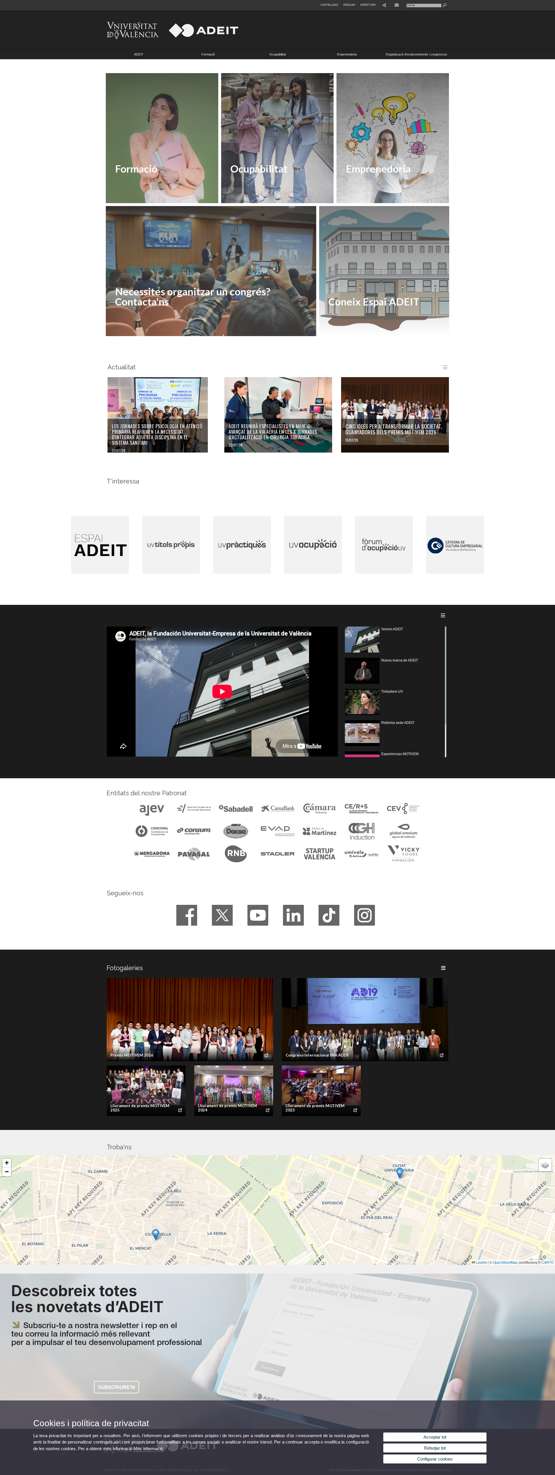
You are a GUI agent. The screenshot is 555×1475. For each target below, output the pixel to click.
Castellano (329, 4)
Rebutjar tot (435, 1448)
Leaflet (481, 1262)
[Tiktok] (329, 915)
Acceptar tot (434, 1437)
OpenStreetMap (505, 1262)
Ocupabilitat (277, 54)
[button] (155, 1235)
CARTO (547, 1262)
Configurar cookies (435, 1459)
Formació (208, 54)
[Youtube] (257, 915)
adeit (350, 321)
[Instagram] (364, 915)
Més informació (148, 1448)
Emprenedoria (347, 54)
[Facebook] (186, 915)
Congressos (136, 321)
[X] (222, 915)
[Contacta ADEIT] (397, 5)
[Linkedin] (293, 915)
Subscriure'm (116, 1387)
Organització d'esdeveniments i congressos (416, 54)
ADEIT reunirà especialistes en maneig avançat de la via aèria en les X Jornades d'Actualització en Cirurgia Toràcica (273, 432)
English (349, 4)
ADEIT (138, 54)
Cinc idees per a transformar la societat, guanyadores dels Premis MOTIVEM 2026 (393, 429)
